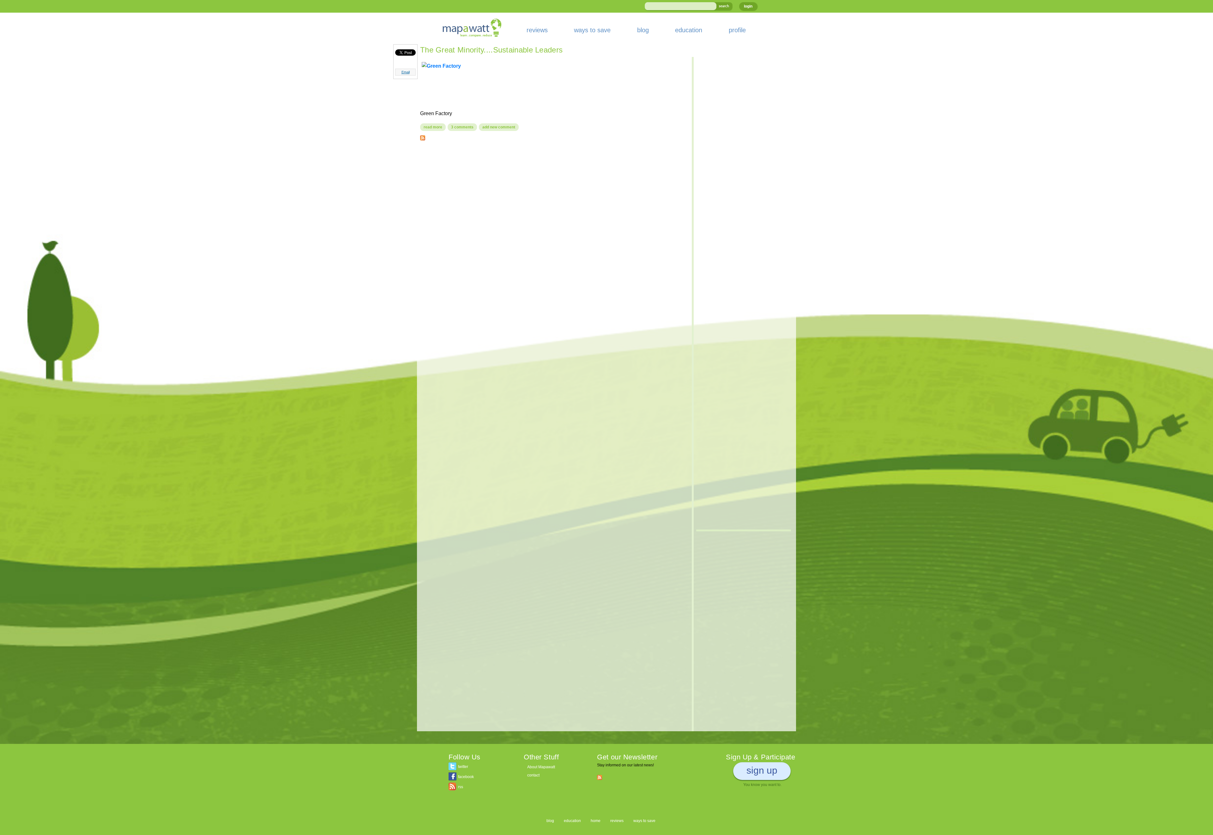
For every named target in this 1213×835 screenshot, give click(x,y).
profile (737, 30)
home (595, 821)
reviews (537, 30)
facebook (466, 777)
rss (460, 787)
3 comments (462, 127)
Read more (435, 127)
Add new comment (498, 127)
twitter (463, 766)
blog (643, 30)
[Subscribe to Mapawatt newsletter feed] (599, 777)
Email (405, 72)
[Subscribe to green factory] (422, 136)
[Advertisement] (552, 191)
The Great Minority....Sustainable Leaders (491, 50)
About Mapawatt (541, 767)
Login (748, 6)
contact (533, 775)
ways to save (592, 30)
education (688, 30)
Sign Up (761, 770)
